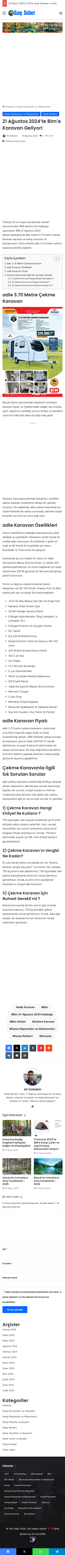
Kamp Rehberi (50, 114)
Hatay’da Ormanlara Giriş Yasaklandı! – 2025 (15, 1181)
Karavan (46, 1036)
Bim (45, 1007)
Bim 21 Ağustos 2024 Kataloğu (33, 1014)
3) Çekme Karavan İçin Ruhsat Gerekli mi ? (32, 285)
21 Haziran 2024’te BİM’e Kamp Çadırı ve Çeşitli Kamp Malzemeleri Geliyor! (46, 1144)
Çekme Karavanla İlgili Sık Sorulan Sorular (29, 275)
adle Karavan (26, 1007)
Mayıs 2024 (8, 1362)
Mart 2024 (7, 1373)
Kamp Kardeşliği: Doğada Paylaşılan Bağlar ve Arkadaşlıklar (16, 1142)
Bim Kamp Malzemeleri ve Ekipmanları (36, 1479)
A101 (6, 1474)
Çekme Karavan (44, 1021)
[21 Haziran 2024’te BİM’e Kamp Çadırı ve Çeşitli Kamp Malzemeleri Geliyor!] (48, 1128)
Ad (4, 1249)
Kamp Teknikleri (29, 1502)
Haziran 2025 (9, 1329)
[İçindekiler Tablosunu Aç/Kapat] (55, 259)
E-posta (7, 1263)
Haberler (7, 1405)
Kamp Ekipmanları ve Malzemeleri (33, 106)
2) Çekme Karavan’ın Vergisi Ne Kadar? (30, 282)
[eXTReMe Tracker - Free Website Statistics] (32, 1542)
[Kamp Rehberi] (21, 13)
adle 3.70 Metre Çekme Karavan (24, 263)
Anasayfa (9, 106)
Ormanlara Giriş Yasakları (30, 1508)
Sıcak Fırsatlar (9, 1444)
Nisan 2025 (8, 1340)
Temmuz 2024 (9, 1351)
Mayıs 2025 (8, 1335)
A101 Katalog (20, 1474)
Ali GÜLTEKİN (38, 1534)
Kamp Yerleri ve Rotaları (14, 1438)
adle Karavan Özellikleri (19, 267)
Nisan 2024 (8, 1368)
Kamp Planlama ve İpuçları (15, 1422)
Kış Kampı (9, 1508)
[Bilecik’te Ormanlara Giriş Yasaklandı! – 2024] (48, 1166)
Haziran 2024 (9, 1357)
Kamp (7, 1485)
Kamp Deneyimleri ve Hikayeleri (18, 1411)
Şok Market (29, 1514)
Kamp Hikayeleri (48, 1496)
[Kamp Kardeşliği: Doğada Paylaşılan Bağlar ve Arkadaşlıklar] (16, 1128)
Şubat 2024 (8, 1379)
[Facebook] (9, 1048)
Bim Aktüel (18, 1021)
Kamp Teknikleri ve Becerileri (17, 1433)
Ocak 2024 (8, 1385)
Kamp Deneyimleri (22, 1485)
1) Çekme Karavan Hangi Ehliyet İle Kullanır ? (32, 278)
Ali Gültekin (12, 135)
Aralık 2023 (8, 1390)
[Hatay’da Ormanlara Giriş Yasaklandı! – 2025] (16, 1166)
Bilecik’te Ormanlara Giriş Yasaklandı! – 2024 (46, 1181)
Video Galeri (8, 1449)
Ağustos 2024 (9, 1346)
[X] (17, 1048)
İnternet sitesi (9, 1277)
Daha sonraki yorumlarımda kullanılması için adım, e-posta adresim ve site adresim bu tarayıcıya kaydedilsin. (32, 1297)
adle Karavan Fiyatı (17, 271)
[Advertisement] (32, 69)
